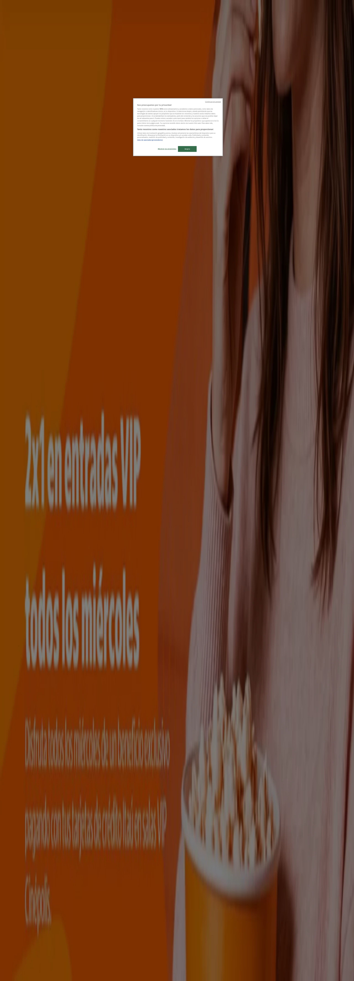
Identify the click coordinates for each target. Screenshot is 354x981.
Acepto (187, 149)
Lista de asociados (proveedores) (150, 140)
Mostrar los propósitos (167, 149)
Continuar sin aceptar (213, 102)
